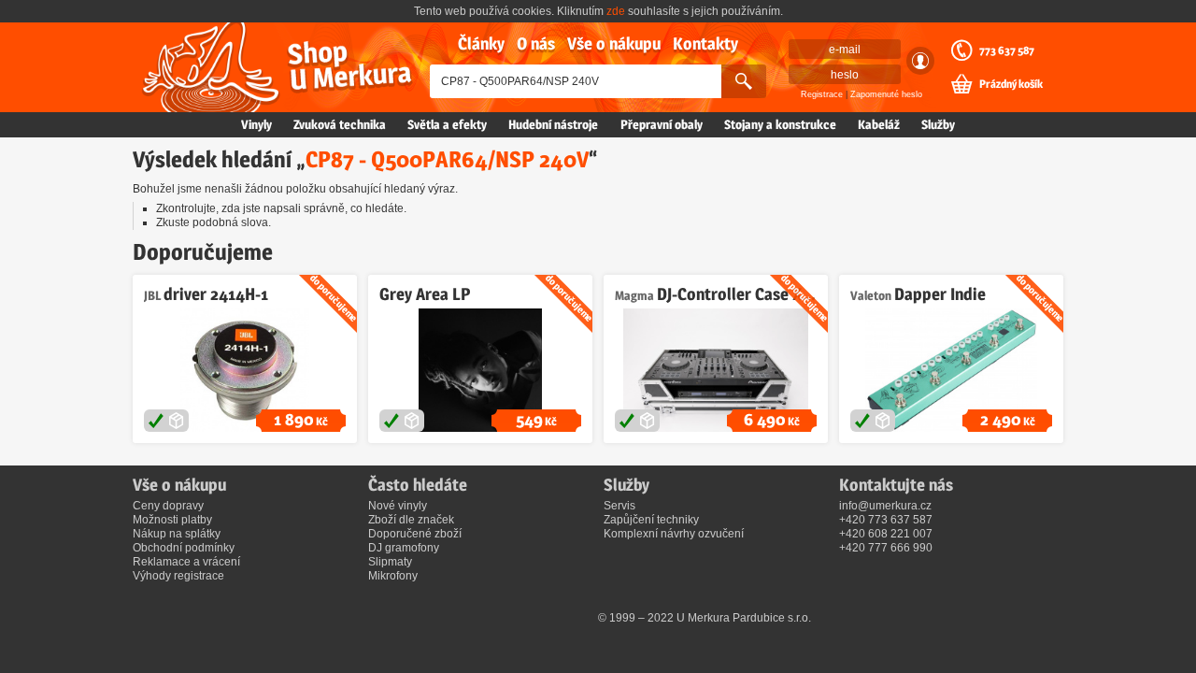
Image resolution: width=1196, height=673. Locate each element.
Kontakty (705, 43)
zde (615, 11)
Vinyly (256, 124)
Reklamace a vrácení (186, 561)
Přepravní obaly (661, 124)
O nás (536, 43)
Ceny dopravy (168, 505)
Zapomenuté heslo (886, 94)
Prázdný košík (1011, 84)
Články (481, 43)
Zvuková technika (339, 124)
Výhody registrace (178, 575)
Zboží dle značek (411, 519)
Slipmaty (390, 561)
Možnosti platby (172, 519)
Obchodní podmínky (184, 547)
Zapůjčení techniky (651, 519)
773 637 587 (1006, 50)
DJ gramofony (403, 547)
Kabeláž (879, 124)
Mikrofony (393, 575)
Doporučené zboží (415, 533)
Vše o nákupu (614, 43)
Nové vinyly (397, 505)
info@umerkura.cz (885, 505)
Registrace (822, 94)
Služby (938, 124)
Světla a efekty (447, 124)
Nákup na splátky (177, 533)
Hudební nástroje (553, 124)
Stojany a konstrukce (780, 124)
